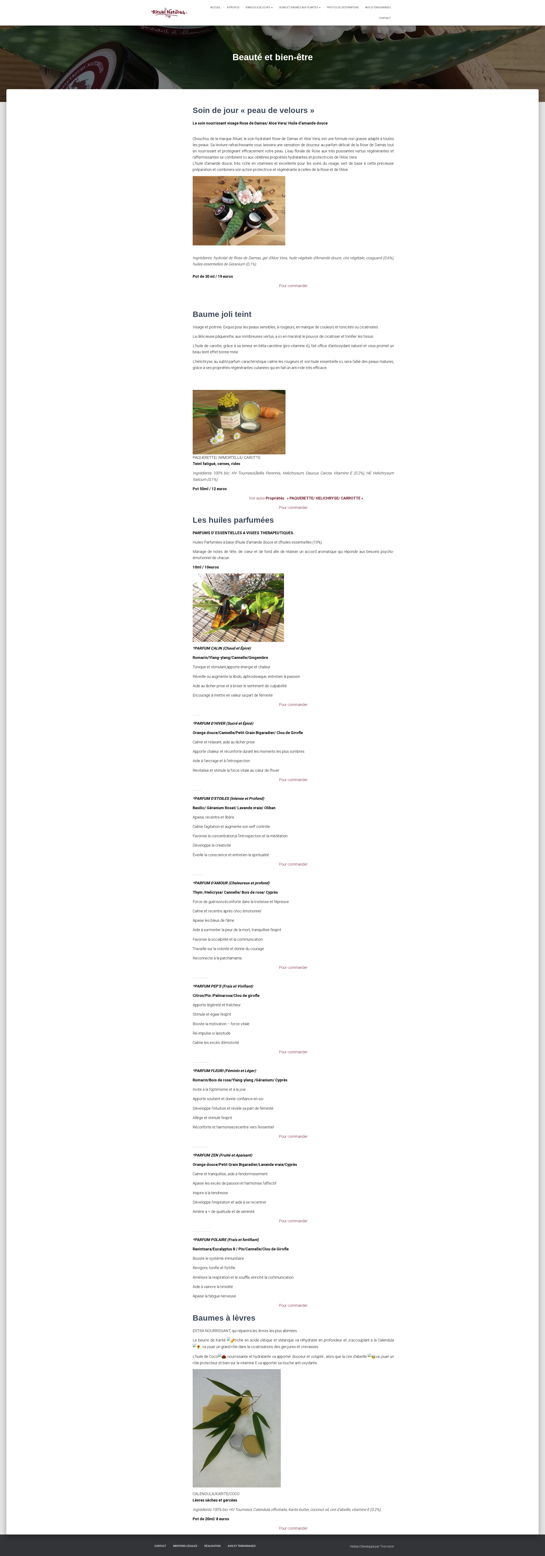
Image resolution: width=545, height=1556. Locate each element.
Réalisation (212, 1546)
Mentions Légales (185, 1546)
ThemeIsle (387, 1546)
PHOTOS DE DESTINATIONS (343, 7)
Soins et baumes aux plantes (298, 7)
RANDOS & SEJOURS (258, 7)
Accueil (215, 7)
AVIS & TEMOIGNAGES (378, 7)
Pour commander (293, 285)
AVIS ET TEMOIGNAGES (242, 1546)
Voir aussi (304, 498)
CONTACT (385, 18)
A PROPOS (233, 7)
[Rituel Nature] (169, 12)
